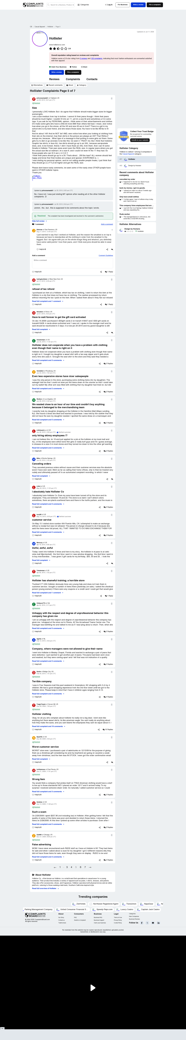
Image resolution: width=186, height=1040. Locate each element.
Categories (84, 5)
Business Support (99, 920)
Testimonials (62, 922)
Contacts (91, 79)
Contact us (61, 920)
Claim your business (100, 922)
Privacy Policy (118, 920)
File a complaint (73, 72)
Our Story (61, 917)
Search (48, 5)
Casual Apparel (128, 154)
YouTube (153, 923)
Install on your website (139, 140)
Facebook (142, 923)
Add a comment (107, 224)
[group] (37, 85)
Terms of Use (118, 917)
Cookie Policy (118, 922)
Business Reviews (134, 919)
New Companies (134, 916)
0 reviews (83, 58)
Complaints (73, 79)
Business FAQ (98, 917)
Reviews (54, 79)
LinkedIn (158, 923)
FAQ (75, 917)
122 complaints (96, 58)
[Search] (60, 5)
